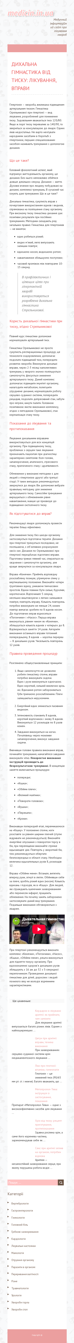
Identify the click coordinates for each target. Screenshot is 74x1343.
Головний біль (19, 1224)
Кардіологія (18, 1239)
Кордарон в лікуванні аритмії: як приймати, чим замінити (48, 1014)
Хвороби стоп (19, 1309)
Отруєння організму (22, 1260)
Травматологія (20, 1288)
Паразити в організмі (23, 1267)
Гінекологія (18, 1217)
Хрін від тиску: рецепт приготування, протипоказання (48, 1124)
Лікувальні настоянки (23, 1246)
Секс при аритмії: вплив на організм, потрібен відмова (49, 1152)
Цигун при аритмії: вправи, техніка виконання (46, 1042)
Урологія (16, 1295)
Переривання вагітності (24, 1274)
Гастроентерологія (22, 1210)
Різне (14, 1281)
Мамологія (17, 1253)
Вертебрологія (20, 1203)
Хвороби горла (20, 1302)
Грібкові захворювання (24, 1231)
